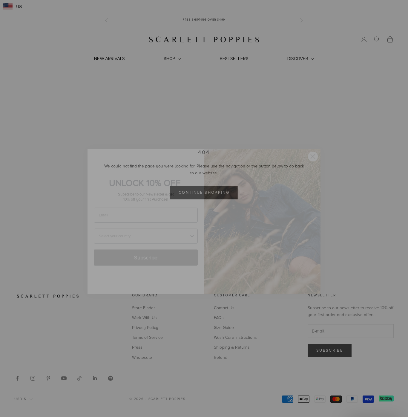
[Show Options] (192, 223)
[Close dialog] (313, 143)
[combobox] (144, 223)
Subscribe (145, 244)
